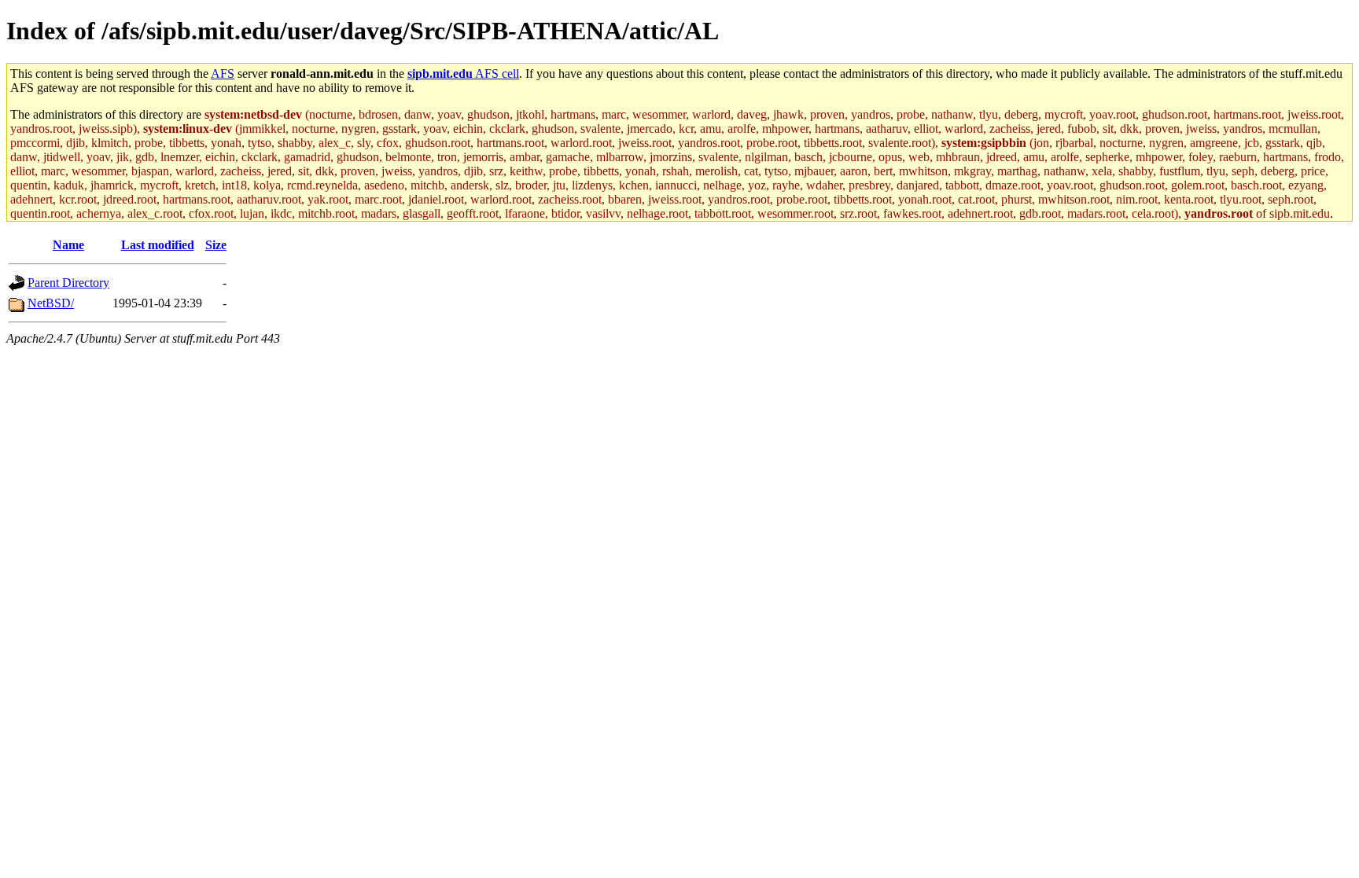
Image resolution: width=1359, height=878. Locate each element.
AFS (222, 73)
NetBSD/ (51, 303)
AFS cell (463, 73)
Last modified (157, 245)
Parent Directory (68, 282)
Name (68, 245)
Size (215, 245)
